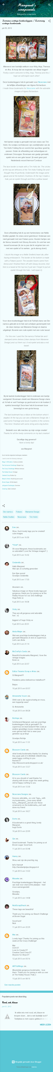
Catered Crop (6, 475)
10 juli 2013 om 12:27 (21, 767)
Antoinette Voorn (19, 696)
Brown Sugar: (6, 482)
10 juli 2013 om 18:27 (21, 811)
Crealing (4, 489)
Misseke (15, 878)
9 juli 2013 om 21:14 (20, 644)
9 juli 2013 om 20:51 (20, 624)
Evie (14, 527)
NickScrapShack (19, 905)
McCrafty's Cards (19, 651)
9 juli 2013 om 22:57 (20, 664)
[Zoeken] (49, 5)
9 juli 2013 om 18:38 (20, 602)
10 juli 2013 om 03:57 (21, 688)
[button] (49, 21)
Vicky (14, 609)
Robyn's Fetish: (6, 478)
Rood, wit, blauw (9, 1002)
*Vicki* (15, 545)
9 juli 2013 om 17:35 (20, 579)
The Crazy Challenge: (8, 468)
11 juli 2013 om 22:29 (21, 927)
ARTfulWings (17, 966)
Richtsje (15, 718)
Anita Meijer (17, 631)
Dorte (14, 819)
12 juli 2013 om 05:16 (21, 959)
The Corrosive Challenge (9, 465)
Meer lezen (45, 1025)
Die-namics (8, 512)
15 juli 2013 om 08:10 (21, 978)
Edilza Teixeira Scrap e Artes (24, 671)
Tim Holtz (33, 517)
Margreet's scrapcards (26, 7)
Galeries (34, 1067)
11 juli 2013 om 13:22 (21, 871)
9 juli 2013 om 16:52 (20, 555)
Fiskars (19, 512)
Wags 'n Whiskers (7, 462)
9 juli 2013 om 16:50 (20, 537)
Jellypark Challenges (8, 485)
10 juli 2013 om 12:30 (21, 787)
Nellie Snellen (8, 517)
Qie (13, 839)
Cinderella (16, 562)
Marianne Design (32, 512)
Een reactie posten (12, 985)
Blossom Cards (18, 750)
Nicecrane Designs (20, 794)
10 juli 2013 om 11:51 (21, 742)
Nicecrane (42, 82)
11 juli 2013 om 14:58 (21, 898)
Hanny (15, 856)
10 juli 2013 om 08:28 (21, 711)
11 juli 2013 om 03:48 (21, 849)
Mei (13, 935)
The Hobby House (7, 472)
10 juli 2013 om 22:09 (21, 831)
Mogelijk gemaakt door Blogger (28, 1062)
